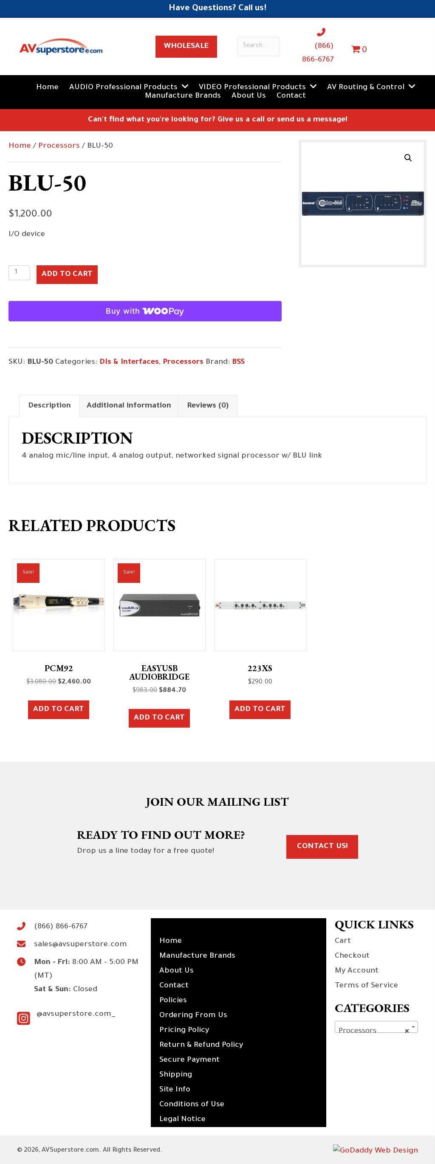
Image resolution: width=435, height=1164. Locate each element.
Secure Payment (189, 1060)
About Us (176, 971)
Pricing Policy (184, 1030)
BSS (238, 362)
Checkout (352, 956)
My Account (357, 971)
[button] (408, 158)
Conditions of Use (191, 1105)
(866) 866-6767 (61, 927)
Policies (173, 1001)
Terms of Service (366, 986)
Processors (59, 146)
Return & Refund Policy (201, 1045)
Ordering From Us (193, 1016)
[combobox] (376, 1027)
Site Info (174, 1090)
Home (19, 146)
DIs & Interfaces (129, 362)
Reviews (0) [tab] (208, 406)
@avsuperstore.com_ (76, 1014)
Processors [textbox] (374, 1031)
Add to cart (67, 274)
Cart (343, 941)
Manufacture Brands (197, 956)
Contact (174, 986)
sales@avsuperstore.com (80, 945)
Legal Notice (182, 1120)
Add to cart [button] (58, 710)
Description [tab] (49, 406)
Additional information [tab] (129, 406)
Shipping (175, 1075)
